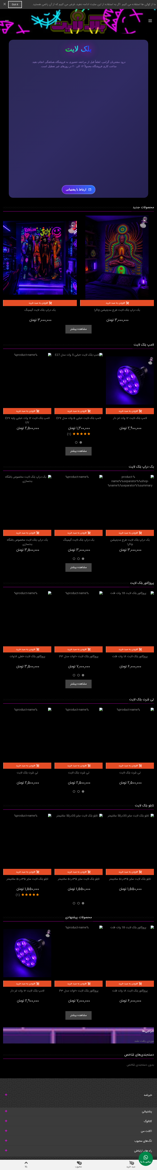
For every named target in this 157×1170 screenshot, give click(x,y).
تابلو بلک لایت (144, 805)
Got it (15, 4)
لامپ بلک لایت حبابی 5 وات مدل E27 (78, 418)
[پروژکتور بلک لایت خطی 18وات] (27, 618)
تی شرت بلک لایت (141, 699)
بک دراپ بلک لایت (141, 467)
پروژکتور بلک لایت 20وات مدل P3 (78, 657)
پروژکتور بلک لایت (142, 583)
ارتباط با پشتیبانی (76, 189)
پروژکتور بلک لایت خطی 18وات (27, 657)
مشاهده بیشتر (78, 329)
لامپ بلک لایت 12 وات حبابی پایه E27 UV (27, 420)
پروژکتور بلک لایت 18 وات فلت (130, 657)
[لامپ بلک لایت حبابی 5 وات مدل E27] (79, 380)
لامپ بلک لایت (144, 345)
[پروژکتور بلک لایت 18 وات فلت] (130, 618)
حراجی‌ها (148, 1031)
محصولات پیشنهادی (78, 917)
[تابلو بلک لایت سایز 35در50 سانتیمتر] (130, 841)
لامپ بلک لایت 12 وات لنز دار (130, 418)
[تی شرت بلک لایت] (130, 735)
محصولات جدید (143, 207)
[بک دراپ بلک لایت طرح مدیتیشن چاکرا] (117, 258)
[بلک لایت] (78, 21)
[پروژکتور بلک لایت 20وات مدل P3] (79, 618)
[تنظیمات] (7, 21)
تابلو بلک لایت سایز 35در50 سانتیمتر (130, 879)
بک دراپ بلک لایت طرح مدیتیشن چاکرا (117, 310)
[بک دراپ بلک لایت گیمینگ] (40, 258)
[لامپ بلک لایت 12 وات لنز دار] (130, 380)
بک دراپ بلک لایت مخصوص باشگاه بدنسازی (27, 542)
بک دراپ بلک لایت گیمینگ (40, 310)
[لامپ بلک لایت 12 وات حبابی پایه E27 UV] (27, 380)
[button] (81, 442)
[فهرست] (150, 21)
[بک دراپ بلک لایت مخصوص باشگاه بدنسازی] (27, 502)
